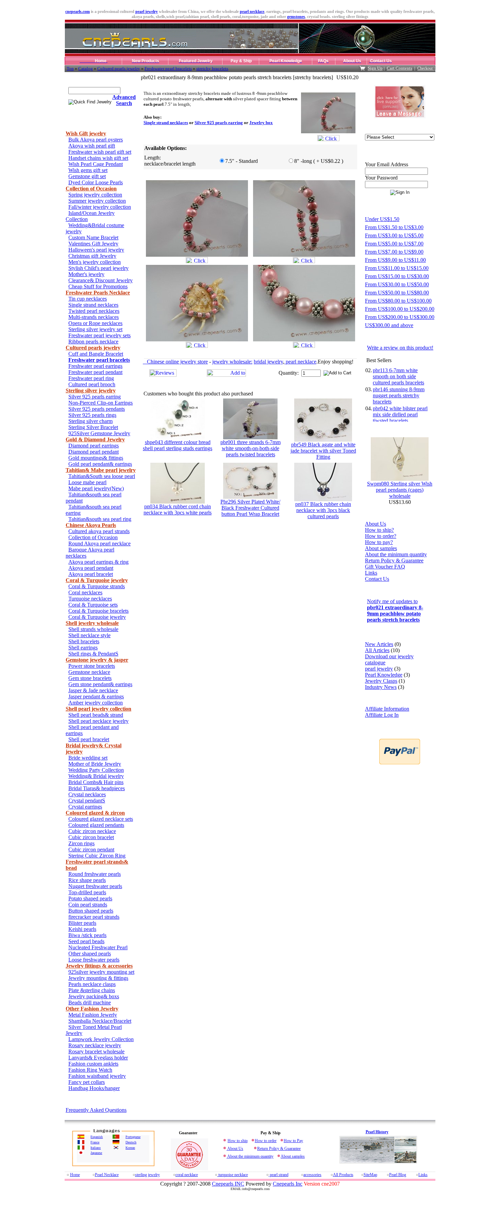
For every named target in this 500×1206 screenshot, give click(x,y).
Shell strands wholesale (93, 629)
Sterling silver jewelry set (95, 329)
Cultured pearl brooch (91, 384)
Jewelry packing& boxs (93, 996)
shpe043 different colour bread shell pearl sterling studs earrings (177, 445)
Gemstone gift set (87, 176)
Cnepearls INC (228, 1184)
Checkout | (426, 68)
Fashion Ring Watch (90, 1070)
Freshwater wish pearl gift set (99, 152)
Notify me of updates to (395, 610)
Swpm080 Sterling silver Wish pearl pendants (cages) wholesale (399, 490)
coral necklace (187, 1174)
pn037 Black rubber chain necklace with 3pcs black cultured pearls (323, 510)
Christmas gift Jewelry (92, 256)
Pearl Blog (397, 1174)
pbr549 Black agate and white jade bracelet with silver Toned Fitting (323, 451)
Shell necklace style (89, 635)
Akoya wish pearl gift (91, 146)
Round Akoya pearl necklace (99, 543)
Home (75, 1174)
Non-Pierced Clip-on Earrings (100, 403)
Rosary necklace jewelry (94, 1045)
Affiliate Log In (382, 715)
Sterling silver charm (90, 421)
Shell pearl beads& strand (95, 715)
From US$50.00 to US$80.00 (397, 292)
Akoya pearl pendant (90, 568)
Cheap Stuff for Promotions (98, 286)
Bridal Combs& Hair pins (95, 782)
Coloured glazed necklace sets (100, 819)
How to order (266, 1140)
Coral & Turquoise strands (96, 586)
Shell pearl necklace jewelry (98, 721)
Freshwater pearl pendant (95, 372)
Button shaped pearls (90, 911)
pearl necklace (252, 11)
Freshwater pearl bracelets (168, 68)
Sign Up (375, 68)
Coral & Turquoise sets (93, 605)
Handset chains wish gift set (98, 158)
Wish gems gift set (87, 170)
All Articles (377, 650)
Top (70, 68)
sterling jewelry (147, 1174)
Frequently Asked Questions (96, 1110)
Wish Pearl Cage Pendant (95, 164)
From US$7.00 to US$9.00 (394, 252)
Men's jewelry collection (94, 262)
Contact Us (377, 579)
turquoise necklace (232, 1174)
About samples (381, 548)
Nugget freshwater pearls (95, 886)
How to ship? (379, 530)
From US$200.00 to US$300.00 (399, 317)
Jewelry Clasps (381, 681)
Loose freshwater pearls (93, 960)
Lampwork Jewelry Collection (101, 1039)
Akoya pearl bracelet (90, 574)
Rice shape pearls (87, 880)
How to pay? (379, 542)
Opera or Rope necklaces (95, 323)
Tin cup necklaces (87, 299)
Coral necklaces (85, 592)
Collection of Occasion (93, 537)
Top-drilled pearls (87, 892)
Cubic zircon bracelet (91, 837)
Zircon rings (81, 843)
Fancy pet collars (86, 1082)
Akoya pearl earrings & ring (98, 562)
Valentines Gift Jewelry (93, 244)
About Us (375, 524)
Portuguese (133, 1137)
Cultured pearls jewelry (118, 68)
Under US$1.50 (382, 219)
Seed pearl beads (86, 941)
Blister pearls (82, 923)
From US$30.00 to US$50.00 (397, 284)
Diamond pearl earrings (93, 445)
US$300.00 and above (389, 325)
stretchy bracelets (212, 68)
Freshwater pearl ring (91, 378)
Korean (130, 1148)
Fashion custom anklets (93, 1064)
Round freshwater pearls (94, 874)
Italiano (95, 1148)
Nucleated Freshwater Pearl (98, 947)
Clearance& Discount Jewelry (100, 280)
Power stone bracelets (91, 666)
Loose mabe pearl (87, 482)
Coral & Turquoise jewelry (97, 617)
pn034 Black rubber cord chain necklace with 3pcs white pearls (178, 509)
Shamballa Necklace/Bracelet (99, 1021)
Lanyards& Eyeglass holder (98, 1057)
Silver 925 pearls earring (94, 397)
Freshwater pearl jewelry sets (99, 335)
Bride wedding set (87, 758)
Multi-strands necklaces (93, 317)
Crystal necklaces (87, 794)
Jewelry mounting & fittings (98, 978)
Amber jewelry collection (95, 703)
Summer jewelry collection (97, 201)
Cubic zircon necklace (92, 831)
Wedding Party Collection (96, 770)
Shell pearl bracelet (88, 739)
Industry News (381, 687)
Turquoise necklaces (90, 598)
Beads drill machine (89, 1002)
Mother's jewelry (86, 274)
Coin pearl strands (87, 904)
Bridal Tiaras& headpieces (96, 788)
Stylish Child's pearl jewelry (98, 268)
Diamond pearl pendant (93, 452)
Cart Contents (399, 68)
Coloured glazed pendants (96, 825)
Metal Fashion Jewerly (92, 1015)
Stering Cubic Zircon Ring (97, 856)
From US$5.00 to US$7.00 (394, 244)
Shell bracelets (83, 641)
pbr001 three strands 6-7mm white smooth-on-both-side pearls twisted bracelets (250, 448)
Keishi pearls (82, 929)
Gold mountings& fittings (95, 458)
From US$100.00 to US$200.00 (399, 309)
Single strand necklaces (93, 305)
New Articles (379, 644)
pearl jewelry (146, 11)
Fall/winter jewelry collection (99, 207)
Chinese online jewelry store (175, 361)
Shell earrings (83, 647)
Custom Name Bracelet (93, 237)
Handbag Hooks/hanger (94, 1088)
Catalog (85, 68)
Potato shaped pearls (90, 898)
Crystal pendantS (86, 800)
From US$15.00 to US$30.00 (397, 276)
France (94, 1142)
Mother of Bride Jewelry (94, 764)
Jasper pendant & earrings (96, 696)
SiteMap (370, 1174)
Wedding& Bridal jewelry (96, 776)
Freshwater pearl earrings (95, 366)
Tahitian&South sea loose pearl (101, 476)
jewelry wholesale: (232, 361)
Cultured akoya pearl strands (99, 531)
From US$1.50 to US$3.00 (394, 227)
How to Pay (293, 1140)
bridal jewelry (268, 361)
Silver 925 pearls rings (92, 415)
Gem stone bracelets (90, 678)
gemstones (296, 16)
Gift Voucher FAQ (385, 567)
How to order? (380, 536)
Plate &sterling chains (91, 990)
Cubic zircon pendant (91, 849)
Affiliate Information (387, 709)
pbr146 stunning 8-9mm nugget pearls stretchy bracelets (398, 387)
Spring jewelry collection (95, 195)
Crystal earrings (85, 807)
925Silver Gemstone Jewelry (99, 433)
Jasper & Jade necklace (93, 690)
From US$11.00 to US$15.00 (397, 268)
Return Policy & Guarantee (394, 560)
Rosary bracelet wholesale (96, 1051)
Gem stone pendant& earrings (100, 684)
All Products (343, 1174)
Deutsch (131, 1142)
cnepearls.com (77, 11)
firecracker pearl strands (93, 917)
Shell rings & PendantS (93, 654)
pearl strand (278, 1174)
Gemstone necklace (89, 672)
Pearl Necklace (107, 1174)
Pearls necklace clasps (92, 984)
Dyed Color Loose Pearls (95, 182)
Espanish (96, 1137)
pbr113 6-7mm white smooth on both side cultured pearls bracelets (398, 368)
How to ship (238, 1140)
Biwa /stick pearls (87, 935)
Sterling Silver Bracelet (93, 427)
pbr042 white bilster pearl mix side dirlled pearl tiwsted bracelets (400, 406)
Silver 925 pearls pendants (96, 409)
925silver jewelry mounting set (101, 972)
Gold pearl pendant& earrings (100, 464)
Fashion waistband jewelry (97, 1076)
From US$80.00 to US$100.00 (398, 301)
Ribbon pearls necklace (93, 341)
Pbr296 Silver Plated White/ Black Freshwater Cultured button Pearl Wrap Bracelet (250, 508)
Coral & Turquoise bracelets (98, 611)
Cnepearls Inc (287, 1184)
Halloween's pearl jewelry (96, 250)
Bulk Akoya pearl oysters (95, 139)
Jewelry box (261, 122)
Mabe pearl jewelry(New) (96, 488)
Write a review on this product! (400, 348)
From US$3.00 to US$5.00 (394, 235)
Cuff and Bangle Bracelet (95, 354)
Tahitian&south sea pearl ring (99, 519)
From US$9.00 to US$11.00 (395, 260)
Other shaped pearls (89, 953)
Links (371, 573)
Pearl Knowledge (383, 675)
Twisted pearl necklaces (93, 311)
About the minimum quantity (396, 554)
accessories (312, 1174)
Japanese (96, 1153)
